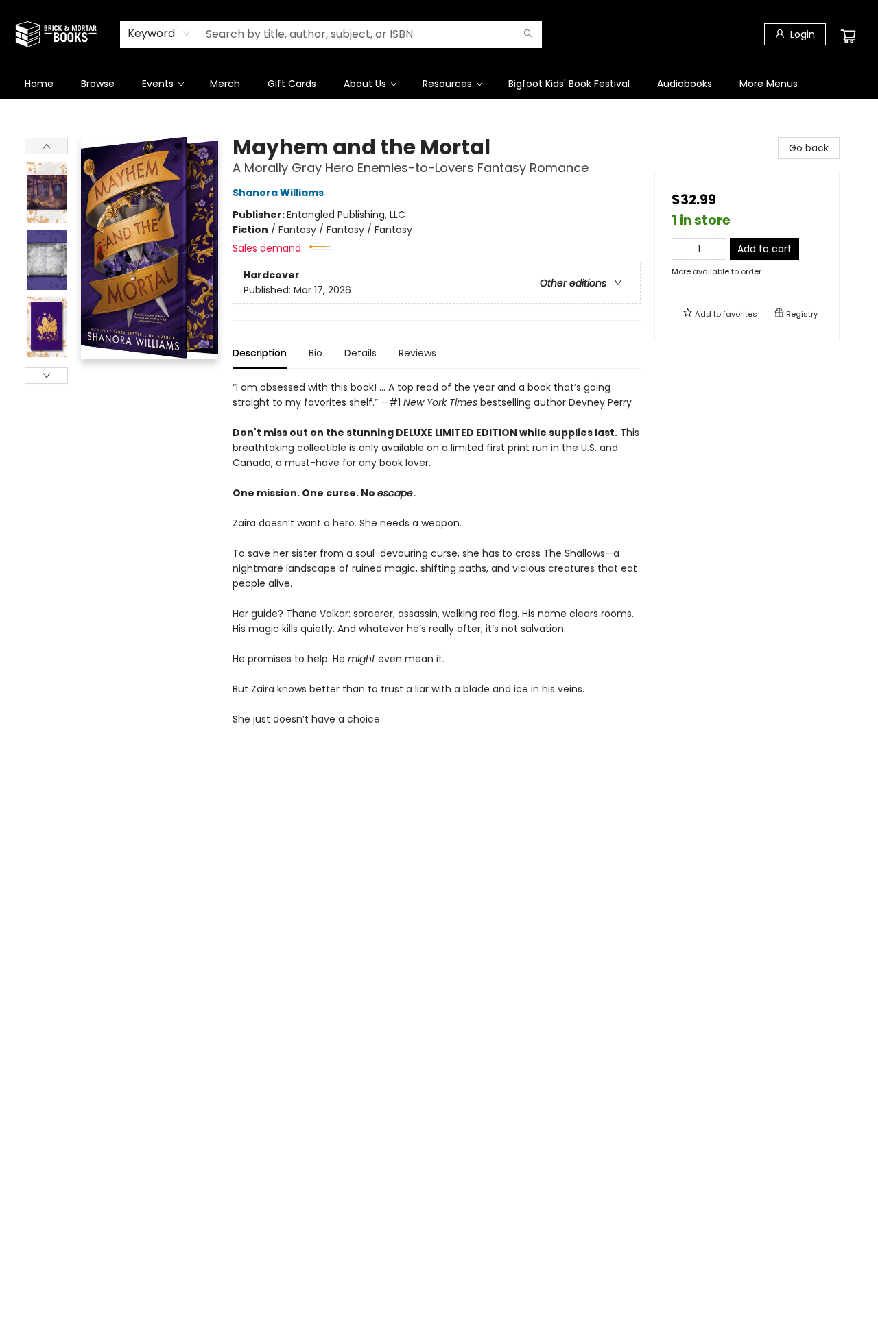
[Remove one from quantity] (680, 248)
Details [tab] (360, 353)
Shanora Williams (278, 192)
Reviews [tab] (417, 353)
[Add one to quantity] (717, 248)
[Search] (528, 34)
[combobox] (159, 34)
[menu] (439, 83)
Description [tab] (260, 353)
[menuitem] (39, 83)
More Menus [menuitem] (768, 83)
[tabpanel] (437, 574)
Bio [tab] (315, 353)
